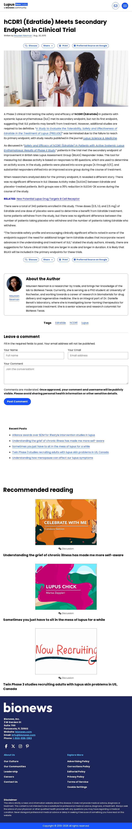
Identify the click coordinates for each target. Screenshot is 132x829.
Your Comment (13, 364)
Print (64, 45)
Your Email (74, 350)
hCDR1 (74, 323)
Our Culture (11, 761)
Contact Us (11, 781)
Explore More (75, 755)
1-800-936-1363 (22, 738)
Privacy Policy (75, 776)
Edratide (60, 323)
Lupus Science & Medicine (100, 138)
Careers (9, 776)
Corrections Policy (78, 766)
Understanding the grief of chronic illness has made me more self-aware (58, 441)
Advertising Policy (78, 761)
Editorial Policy (76, 771)
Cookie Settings (77, 787)
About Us (9, 755)
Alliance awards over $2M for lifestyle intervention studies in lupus (53, 435)
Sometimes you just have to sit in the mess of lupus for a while (51, 446)
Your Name (11, 350)
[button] (115, 5)
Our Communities (15, 766)
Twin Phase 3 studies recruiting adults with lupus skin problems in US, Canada (60, 452)
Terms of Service (77, 781)
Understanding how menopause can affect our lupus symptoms (52, 458)
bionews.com (23, 731)
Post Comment (17, 401)
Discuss (32, 45)
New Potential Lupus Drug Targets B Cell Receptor (48, 199)
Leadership (11, 771)
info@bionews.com (23, 735)
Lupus (85, 323)
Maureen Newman (23, 35)
